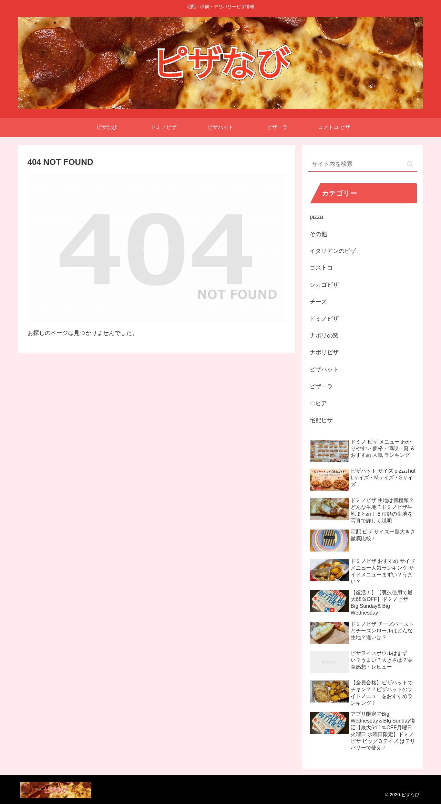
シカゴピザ (324, 285)
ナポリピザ (324, 352)
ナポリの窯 (324, 335)
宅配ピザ (321, 420)
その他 (318, 234)
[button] (410, 164)
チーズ (318, 301)
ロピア (318, 403)
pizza (316, 217)
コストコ (321, 267)
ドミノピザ (324, 319)
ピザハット (324, 369)
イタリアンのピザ (333, 251)
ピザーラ (321, 386)
